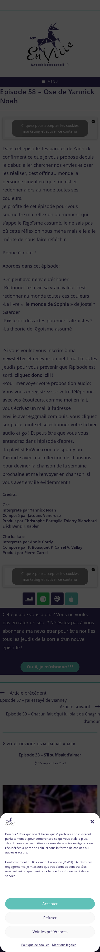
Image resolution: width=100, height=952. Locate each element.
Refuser (50, 917)
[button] (92, 821)
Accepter (50, 903)
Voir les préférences (50, 931)
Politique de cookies (35, 945)
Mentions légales (64, 945)
